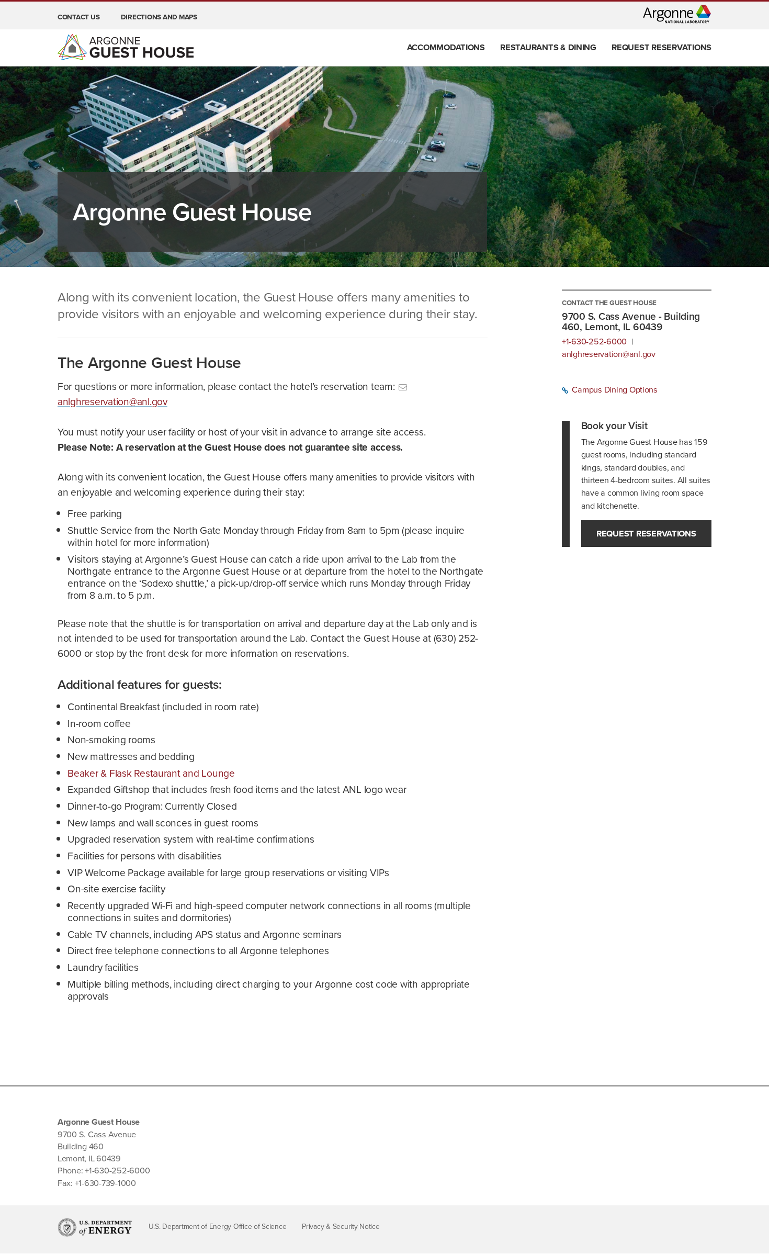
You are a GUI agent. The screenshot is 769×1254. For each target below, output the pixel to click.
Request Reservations (646, 533)
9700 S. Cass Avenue (97, 1134)
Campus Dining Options (614, 390)
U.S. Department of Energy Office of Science (218, 1226)
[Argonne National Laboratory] (676, 14)
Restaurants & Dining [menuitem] (548, 47)
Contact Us (78, 17)
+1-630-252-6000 (594, 342)
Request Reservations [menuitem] (661, 47)
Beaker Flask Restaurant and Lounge (151, 773)
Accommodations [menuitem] (446, 47)
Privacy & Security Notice (341, 1226)
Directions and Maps (159, 17)
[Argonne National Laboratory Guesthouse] (126, 47)
